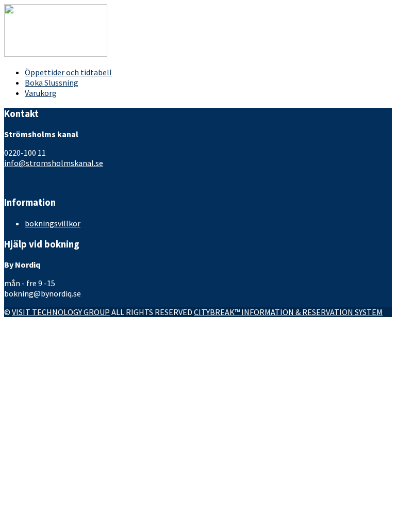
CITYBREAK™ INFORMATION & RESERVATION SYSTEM (288, 312)
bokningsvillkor (52, 223)
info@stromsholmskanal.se (53, 163)
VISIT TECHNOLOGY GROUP (61, 312)
